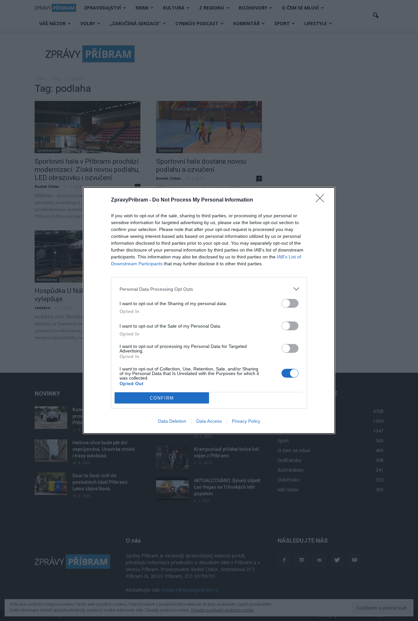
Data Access (209, 421)
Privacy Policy (246, 421)
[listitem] (209, 289)
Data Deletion (172, 421)
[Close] (322, 200)
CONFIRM (162, 398)
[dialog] (209, 310)
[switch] (289, 303)
